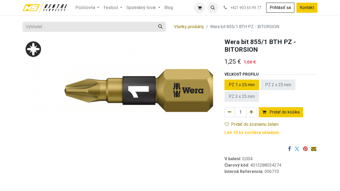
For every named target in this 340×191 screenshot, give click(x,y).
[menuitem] (87, 7)
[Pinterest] (305, 148)
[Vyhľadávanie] (160, 27)
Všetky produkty (189, 26)
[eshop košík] (199, 7)
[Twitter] (297, 148)
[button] (212, 7)
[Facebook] (289, 148)
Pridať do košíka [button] (284, 112)
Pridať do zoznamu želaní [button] (254, 124)
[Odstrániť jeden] (229, 112)
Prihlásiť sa (280, 7)
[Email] (313, 148)
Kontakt (307, 7)
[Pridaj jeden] (251, 112)
